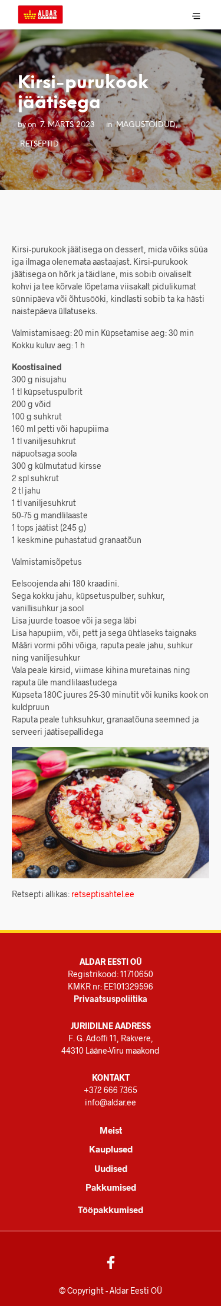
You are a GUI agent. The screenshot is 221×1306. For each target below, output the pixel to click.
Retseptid (39, 144)
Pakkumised (110, 1187)
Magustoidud (146, 125)
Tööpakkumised (110, 1209)
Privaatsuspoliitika (110, 999)
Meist (111, 1130)
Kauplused (111, 1149)
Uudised (110, 1168)
